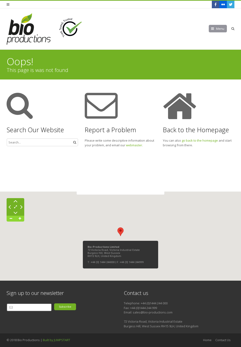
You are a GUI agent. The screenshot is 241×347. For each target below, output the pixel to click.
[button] (120, 232)
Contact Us (223, 340)
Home (207, 340)
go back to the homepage (200, 140)
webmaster (134, 145)
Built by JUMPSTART (56, 340)
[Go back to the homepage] (45, 29)
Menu (220, 28)
